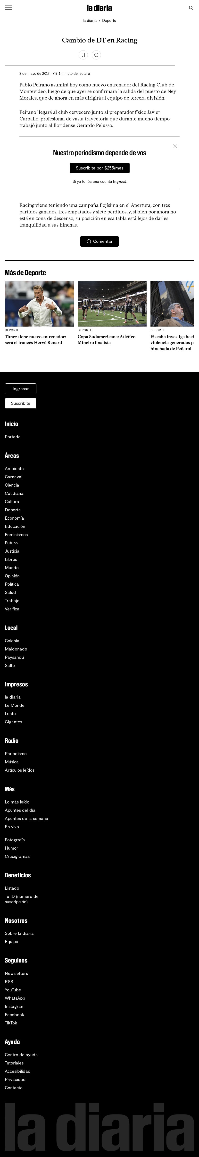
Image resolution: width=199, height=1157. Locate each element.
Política (12, 584)
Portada (13, 436)
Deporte (109, 20)
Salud (10, 592)
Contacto (14, 1087)
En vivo (12, 826)
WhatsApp (15, 998)
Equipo (11, 941)
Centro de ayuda (21, 1054)
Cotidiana (14, 493)
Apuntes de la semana (26, 818)
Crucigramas (17, 856)
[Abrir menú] (9, 8)
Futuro (11, 543)
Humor (11, 848)
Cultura (12, 501)
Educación (15, 526)
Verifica (12, 609)
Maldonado (16, 649)
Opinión (12, 576)
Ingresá (119, 181)
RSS (9, 981)
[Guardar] (83, 54)
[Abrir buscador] (191, 8)
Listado (12, 888)
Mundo (12, 567)
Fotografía (15, 840)
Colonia (12, 640)
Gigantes (13, 722)
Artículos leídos (19, 770)
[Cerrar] (175, 147)
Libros (11, 559)
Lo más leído (17, 802)
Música (12, 762)
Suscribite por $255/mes (100, 168)
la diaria (90, 20)
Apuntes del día (20, 810)
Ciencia (12, 485)
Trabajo (12, 600)
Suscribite (20, 403)
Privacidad (15, 1079)
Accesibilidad (18, 1071)
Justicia (12, 551)
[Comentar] (96, 54)
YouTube (13, 990)
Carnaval (13, 477)
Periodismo (16, 753)
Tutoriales (14, 1063)
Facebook (14, 1014)
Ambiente (14, 468)
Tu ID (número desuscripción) (22, 899)
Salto (10, 665)
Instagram (15, 1006)
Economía (14, 518)
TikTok (11, 1023)
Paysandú (14, 657)
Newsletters (16, 973)
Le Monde (15, 705)
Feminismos (16, 534)
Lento (10, 713)
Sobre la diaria (19, 933)
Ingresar (21, 388)
